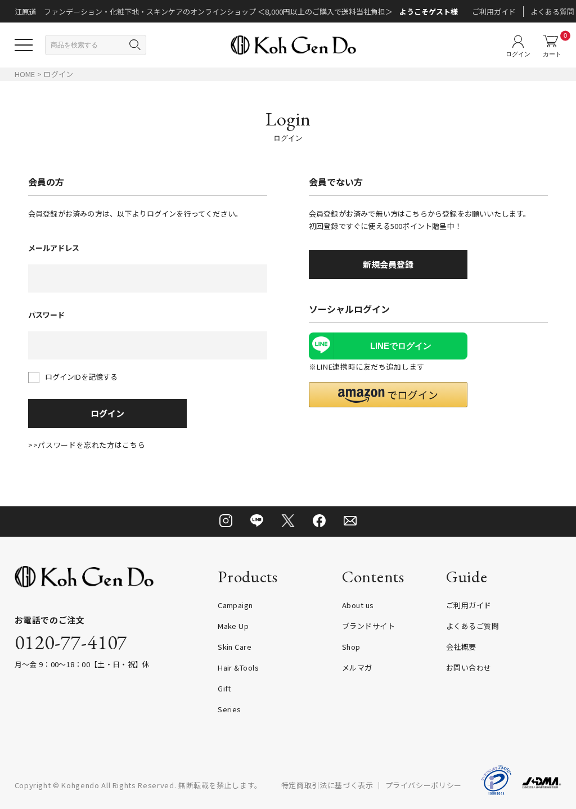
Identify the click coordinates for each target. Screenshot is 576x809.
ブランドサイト (368, 626)
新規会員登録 (388, 264)
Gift (224, 688)
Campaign (235, 605)
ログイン (107, 413)
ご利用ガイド (494, 11)
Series (229, 709)
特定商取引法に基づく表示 (327, 785)
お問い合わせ (469, 667)
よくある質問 (552, 11)
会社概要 (461, 646)
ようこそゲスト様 (428, 11)
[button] (388, 394)
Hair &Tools (238, 667)
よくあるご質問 (472, 626)
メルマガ (357, 667)
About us (358, 605)
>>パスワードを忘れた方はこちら (86, 444)
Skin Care (234, 646)
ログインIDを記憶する (81, 377)
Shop (351, 646)
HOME (25, 74)
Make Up (233, 626)
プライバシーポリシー (423, 785)
